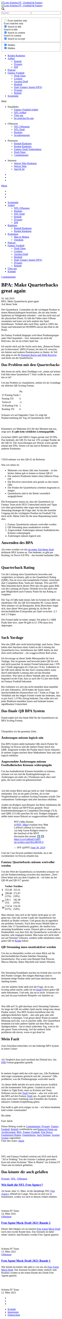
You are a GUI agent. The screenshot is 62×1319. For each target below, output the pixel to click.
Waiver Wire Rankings (25, 163)
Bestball (18, 84)
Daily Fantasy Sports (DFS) (28, 87)
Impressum (13, 1312)
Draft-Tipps (20, 75)
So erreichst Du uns (24, 118)
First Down (46, 1132)
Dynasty (18, 64)
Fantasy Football (16, 72)
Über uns (18, 115)
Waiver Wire (20, 166)
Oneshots (18, 239)
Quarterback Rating (11, 1135)
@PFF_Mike (21, 824)
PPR (3, 1062)
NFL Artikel (20, 112)
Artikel (11, 58)
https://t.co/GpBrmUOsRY (27, 839)
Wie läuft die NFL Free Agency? (22, 1184)
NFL (13, 1178)
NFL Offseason (22, 126)
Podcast (11, 70)
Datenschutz (14, 1315)
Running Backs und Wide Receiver (39, 355)
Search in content (16, 32)
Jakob (21, 1140)
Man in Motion (21, 237)
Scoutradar (13, 95)
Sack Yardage (44, 1135)
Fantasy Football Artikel (26, 109)
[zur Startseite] (22, 2)
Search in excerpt (16, 38)
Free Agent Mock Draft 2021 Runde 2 (26, 1223)
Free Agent (42, 1229)
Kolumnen (13, 234)
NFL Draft (19, 129)
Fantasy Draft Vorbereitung (27, 149)
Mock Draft (54, 1229)
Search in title (14, 26)
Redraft (17, 61)
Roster (18, 940)
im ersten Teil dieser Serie (41, 549)
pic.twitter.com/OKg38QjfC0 (28, 842)
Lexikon (18, 78)
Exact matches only (17, 20)
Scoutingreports (22, 135)
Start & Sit (19, 169)
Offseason (22, 1178)
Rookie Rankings (16, 55)
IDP (16, 67)
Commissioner (21, 155)
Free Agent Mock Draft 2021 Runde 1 (26, 1260)
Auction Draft (21, 81)
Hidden (11, 45)
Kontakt (12, 271)
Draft (38, 989)
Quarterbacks (29, 1135)
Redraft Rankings (23, 143)
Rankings (12, 225)
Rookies (18, 132)
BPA (19, 1132)
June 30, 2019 (38, 847)
